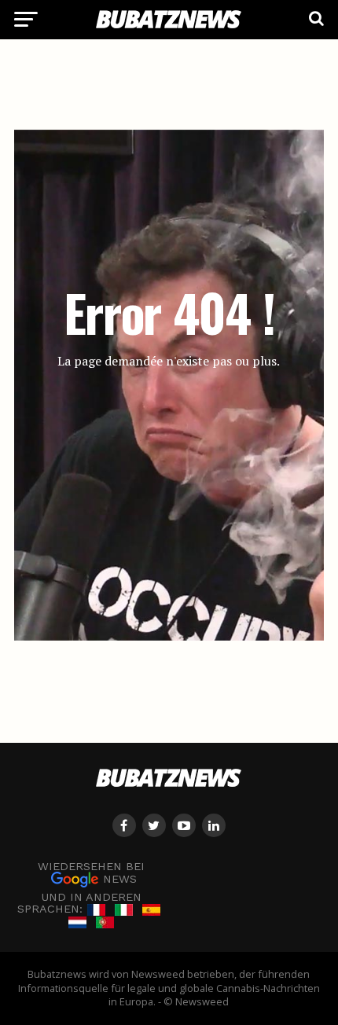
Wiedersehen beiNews (91, 873)
